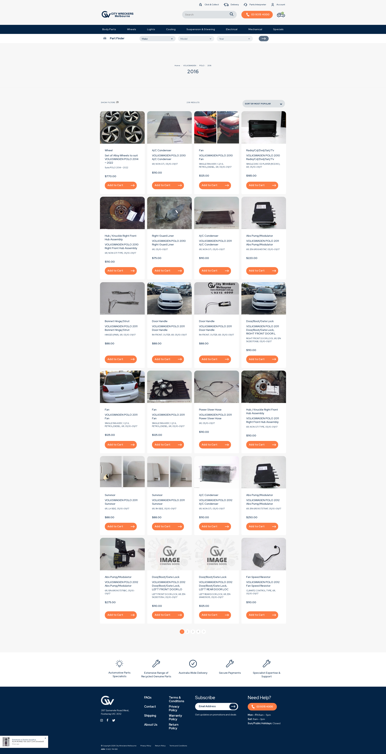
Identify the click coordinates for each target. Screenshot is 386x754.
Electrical (231, 29)
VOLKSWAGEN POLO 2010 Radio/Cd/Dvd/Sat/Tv (263, 157)
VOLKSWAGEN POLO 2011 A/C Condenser (215, 242)
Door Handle (160, 321)
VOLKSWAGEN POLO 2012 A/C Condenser (215, 501)
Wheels (131, 29)
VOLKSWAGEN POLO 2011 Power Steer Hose (215, 416)
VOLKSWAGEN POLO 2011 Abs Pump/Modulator (262, 242)
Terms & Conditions (176, 699)
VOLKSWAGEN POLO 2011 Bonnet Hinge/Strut (121, 328)
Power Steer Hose (210, 409)
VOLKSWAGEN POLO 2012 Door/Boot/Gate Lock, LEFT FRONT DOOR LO (168, 585)
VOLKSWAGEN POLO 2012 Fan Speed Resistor (263, 583)
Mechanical (255, 29)
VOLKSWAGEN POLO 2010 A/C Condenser (169, 157)
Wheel (109, 150)
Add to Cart (115, 185)
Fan (201, 150)
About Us (150, 725)
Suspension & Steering (201, 29)
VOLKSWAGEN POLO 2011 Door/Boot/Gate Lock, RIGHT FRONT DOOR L (262, 329)
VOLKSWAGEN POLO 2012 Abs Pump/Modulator (263, 501)
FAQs (148, 697)
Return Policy (173, 726)
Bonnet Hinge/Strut (117, 321)
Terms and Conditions (178, 746)
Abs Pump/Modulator (259, 235)
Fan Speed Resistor (258, 577)
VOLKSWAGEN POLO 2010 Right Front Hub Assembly (121, 246)
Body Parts (109, 29)
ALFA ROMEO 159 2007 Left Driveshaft (28, 741)
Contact (150, 707)
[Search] (231, 14)
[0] (278, 17)
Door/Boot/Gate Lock (260, 321)
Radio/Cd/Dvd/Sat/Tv (260, 150)
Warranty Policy (175, 717)
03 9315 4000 (264, 706)
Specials (278, 29)
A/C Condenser (161, 150)
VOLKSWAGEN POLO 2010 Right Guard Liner (169, 242)
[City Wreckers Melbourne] (117, 14)
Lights (151, 29)
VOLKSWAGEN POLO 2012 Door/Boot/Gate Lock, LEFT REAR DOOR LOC (215, 585)
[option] (119, 669)
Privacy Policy (174, 708)
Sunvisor (110, 495)
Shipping (150, 716)
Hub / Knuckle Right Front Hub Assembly (120, 237)
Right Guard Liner (163, 235)
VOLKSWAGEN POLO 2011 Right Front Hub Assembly (262, 420)
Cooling (171, 29)
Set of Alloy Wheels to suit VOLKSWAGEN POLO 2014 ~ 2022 (121, 159)
